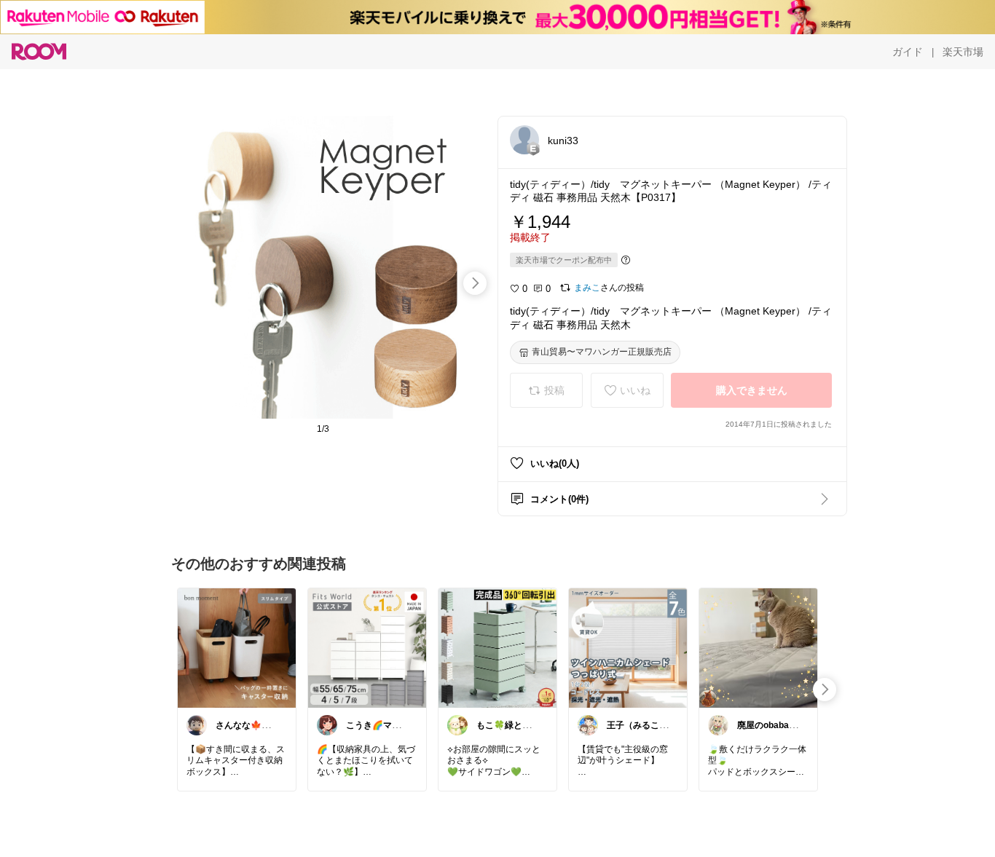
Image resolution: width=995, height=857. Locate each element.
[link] (237, 647)
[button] (524, 139)
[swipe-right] (475, 283)
